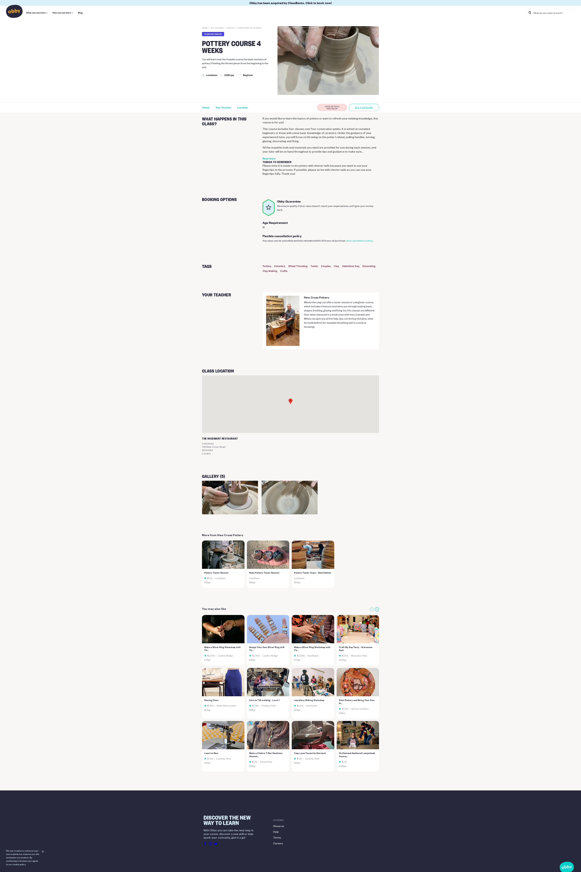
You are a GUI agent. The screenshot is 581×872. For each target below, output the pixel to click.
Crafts (283, 270)
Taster (314, 266)
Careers (278, 843)
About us (278, 826)
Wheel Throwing (297, 266)
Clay (336, 266)
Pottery (267, 266)
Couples (326, 266)
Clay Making (270, 270)
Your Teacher (223, 107)
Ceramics (279, 266)
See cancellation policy (359, 240)
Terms (277, 837)
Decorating (368, 266)
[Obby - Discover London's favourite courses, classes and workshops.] (14, 12)
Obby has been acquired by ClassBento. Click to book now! (290, 3)
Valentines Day (350, 266)
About (205, 107)
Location (242, 107)
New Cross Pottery (316, 297)
